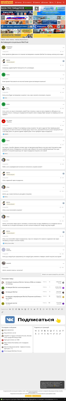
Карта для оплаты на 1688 (11, 340)
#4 (63, 92)
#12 (63, 221)
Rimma (56, 399)
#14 (63, 254)
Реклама (45, 2)
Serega (59, 283)
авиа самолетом (9, 330)
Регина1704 (58, 288)
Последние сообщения (9, 327)
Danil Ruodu (58, 293)
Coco (3, 111)
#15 (63, 267)
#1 (63, 51)
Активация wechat (11, 303)
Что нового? (28, 2)
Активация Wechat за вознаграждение (18, 287)
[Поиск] (63, 2)
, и (9, 243)
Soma (4, 95)
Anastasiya (9, 47)
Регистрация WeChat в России (13, 351)
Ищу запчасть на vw (10, 333)
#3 (63, 78)
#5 (63, 108)
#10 (63, 191)
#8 (63, 164)
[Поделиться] (61, 52)
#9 (63, 177)
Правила (37, 2)
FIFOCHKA (59, 297)
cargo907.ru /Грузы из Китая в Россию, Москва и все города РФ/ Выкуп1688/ (17, 336)
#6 (63, 125)
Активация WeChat (11, 292)
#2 (63, 65)
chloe (3, 180)
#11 (63, 207)
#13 (63, 236)
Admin (4, 194)
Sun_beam (5, 147)
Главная (19, 2)
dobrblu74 (59, 304)
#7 (63, 144)
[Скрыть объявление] (63, 382)
